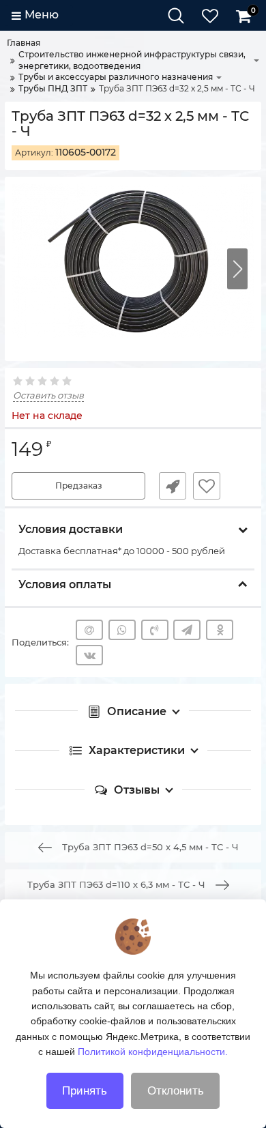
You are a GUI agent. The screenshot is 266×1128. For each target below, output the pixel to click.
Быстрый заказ (172, 486)
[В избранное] (206, 486)
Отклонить (175, 1090)
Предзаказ (78, 485)
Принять (84, 1090)
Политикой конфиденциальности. (153, 1051)
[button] (237, 268)
